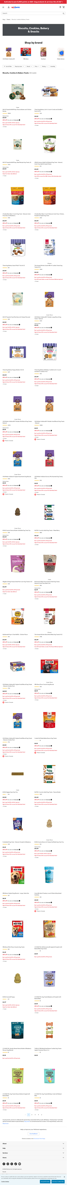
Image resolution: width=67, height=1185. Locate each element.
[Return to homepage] (16, 7)
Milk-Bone (25, 59)
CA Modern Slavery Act (8, 1171)
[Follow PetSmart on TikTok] (15, 1153)
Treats (8, 19)
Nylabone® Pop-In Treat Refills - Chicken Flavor (15, 634)
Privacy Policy (6, 1166)
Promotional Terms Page (39, 1138)
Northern (43, 59)
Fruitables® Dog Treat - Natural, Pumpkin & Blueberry (17, 842)
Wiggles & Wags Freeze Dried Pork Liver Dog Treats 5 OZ (17, 581)
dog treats (27, 1121)
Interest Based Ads (7, 1169)
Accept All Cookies (44, 1181)
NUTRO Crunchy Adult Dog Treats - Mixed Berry (47, 530)
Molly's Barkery (61, 59)
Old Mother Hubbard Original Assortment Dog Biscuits (17, 476)
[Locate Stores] (60, 7)
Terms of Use (5, 1163)
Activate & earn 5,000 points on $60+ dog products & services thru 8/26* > (33, 2)
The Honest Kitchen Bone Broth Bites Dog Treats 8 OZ (48, 634)
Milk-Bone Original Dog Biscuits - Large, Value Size (16, 893)
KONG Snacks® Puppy (9, 997)
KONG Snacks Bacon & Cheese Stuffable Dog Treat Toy (49, 842)
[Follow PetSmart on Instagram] (8, 1153)
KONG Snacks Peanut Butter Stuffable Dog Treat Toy (16, 530)
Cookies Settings (5, 1181)
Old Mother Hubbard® (9, 59)
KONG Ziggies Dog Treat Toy (10, 792)
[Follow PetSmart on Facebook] (4, 1153)
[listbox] (33, 53)
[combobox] (33, 13)
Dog (4, 19)
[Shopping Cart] (64, 7)
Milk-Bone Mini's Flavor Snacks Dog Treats (13, 947)
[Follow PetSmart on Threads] (11, 1153)
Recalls (4, 1161)
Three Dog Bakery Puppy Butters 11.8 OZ (13, 370)
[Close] (63, 1177)
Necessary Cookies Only (57, 1181)
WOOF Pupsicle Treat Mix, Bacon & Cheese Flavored (16, 317)
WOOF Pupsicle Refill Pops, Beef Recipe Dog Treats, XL (17, 162)
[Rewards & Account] (8, 7)
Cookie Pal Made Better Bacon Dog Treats (45, 738)
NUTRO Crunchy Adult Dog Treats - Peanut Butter (47, 792)
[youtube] (19, 1153)
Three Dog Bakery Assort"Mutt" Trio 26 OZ (14, 265)
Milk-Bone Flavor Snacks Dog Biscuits (44, 684)
